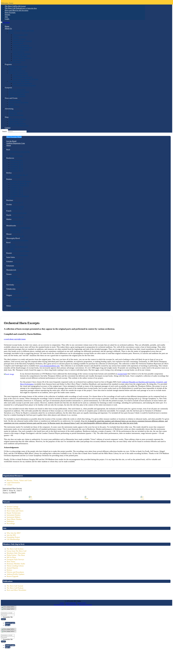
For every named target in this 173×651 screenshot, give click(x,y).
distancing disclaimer (85, 605)
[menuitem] (15, 6)
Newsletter (16, 590)
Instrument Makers (13, 517)
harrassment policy (72, 605)
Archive (15, 549)
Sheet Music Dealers (14, 519)
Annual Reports (12, 568)
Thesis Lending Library (15, 566)
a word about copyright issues (15, 339)
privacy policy (81, 603)
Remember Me (8, 617)
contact (62, 603)
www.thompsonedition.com (50, 366)
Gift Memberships (13, 539)
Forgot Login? (10, 623)
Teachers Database (13, 509)
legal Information (59, 605)
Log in (3, 619)
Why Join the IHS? (14, 533)
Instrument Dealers (13, 515)
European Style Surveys (15, 559)
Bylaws (9, 570)
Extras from (16, 551)
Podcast (15, 588)
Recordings (11, 523)
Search (4, 131)
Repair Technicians (14, 513)
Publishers (10, 521)
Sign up (7, 625)
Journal (15, 586)
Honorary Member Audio (16, 564)
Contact (9, 485)
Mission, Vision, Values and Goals (19, 480)
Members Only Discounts (16, 553)
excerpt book (122, 374)
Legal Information (13, 483)
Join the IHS (11, 535)
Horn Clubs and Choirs (15, 511)
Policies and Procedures (15, 572)
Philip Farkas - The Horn (16, 555)
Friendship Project (13, 537)
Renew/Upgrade (12, 576)
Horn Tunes (11, 562)
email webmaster (70, 603)
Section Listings (12, 507)
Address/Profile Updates (15, 574)
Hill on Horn (11, 557)
